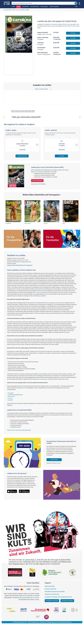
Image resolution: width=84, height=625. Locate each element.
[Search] (76, 3)
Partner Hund (11, 396)
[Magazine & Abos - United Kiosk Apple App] (13, 490)
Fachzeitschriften (34, 6)
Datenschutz (35, 622)
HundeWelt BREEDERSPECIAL (15, 394)
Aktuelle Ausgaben (54, 6)
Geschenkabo (43, 379)
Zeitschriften (25, 6)
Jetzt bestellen (54, 459)
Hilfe (76, 6)
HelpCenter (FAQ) (50, 586)
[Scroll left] (33, 89)
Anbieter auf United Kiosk (52, 594)
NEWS (18, 6)
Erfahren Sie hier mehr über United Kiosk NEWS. (19, 430)
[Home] (4, 9)
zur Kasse (61, 156)
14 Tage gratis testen (22, 156)
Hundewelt (10, 393)
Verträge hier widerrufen (52, 600)
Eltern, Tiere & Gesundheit (18, 9)
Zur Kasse (73, 33)
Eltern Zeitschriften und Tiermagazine (22, 265)
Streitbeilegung (51, 622)
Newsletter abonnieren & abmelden (55, 591)
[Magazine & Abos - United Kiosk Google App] (25, 490)
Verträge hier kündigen (67, 600)
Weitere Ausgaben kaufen (41, 89)
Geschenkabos (44, 6)
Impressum (43, 622)
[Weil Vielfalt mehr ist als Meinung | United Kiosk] (7, 3)
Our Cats (10, 398)
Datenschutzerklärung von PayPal (29, 597)
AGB (29, 622)
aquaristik (10, 400)
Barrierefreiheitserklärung (64, 622)
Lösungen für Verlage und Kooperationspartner (58, 597)
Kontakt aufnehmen (50, 589)
